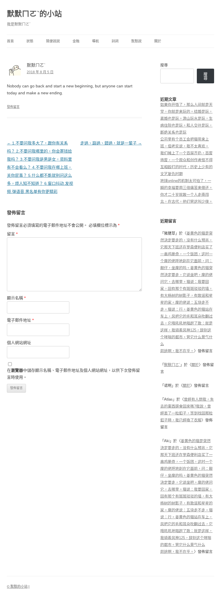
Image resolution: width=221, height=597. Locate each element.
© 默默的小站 (17, 587)
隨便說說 (53, 41)
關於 (157, 41)
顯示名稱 (16, 298)
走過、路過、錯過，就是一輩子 (111, 143)
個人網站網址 (19, 342)
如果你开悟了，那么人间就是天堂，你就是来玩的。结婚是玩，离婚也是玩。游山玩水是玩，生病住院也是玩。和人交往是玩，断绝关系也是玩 (186, 118)
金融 (76, 41)
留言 (12, 234)
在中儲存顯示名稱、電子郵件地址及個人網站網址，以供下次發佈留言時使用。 (73, 374)
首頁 (10, 41)
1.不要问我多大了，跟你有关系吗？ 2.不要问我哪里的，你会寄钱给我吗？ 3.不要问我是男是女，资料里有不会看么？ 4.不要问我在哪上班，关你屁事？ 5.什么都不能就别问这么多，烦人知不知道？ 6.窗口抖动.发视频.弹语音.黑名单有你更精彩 (40, 167)
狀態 (29, 41)
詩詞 (115, 41)
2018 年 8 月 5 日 (40, 72)
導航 (95, 41)
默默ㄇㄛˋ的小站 (34, 14)
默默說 (136, 41)
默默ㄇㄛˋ (172, 365)
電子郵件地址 (20, 320)
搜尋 (164, 65)
